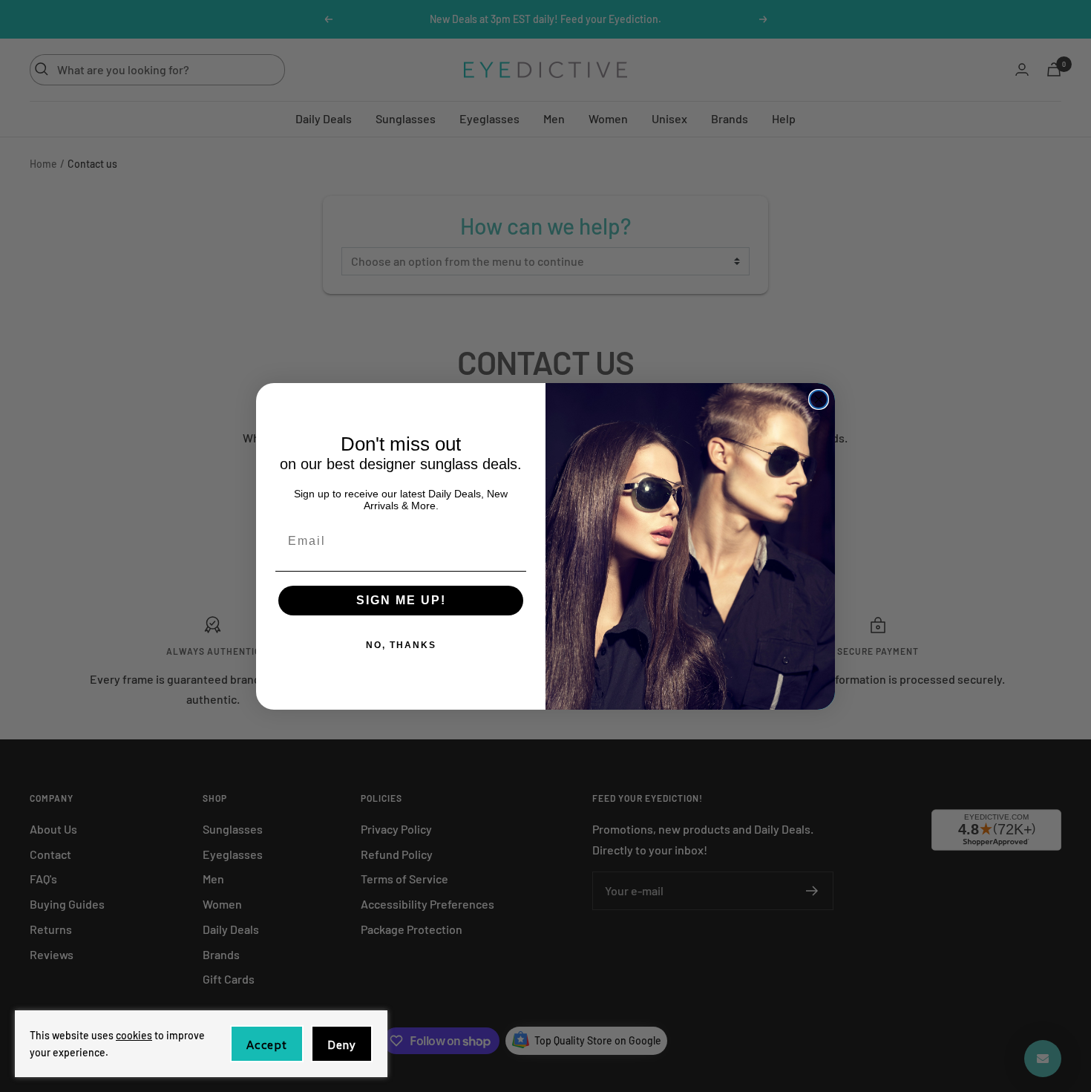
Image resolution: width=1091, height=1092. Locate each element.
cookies (134, 1035)
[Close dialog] (819, 399)
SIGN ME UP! (401, 600)
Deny (341, 1045)
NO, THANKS (401, 645)
